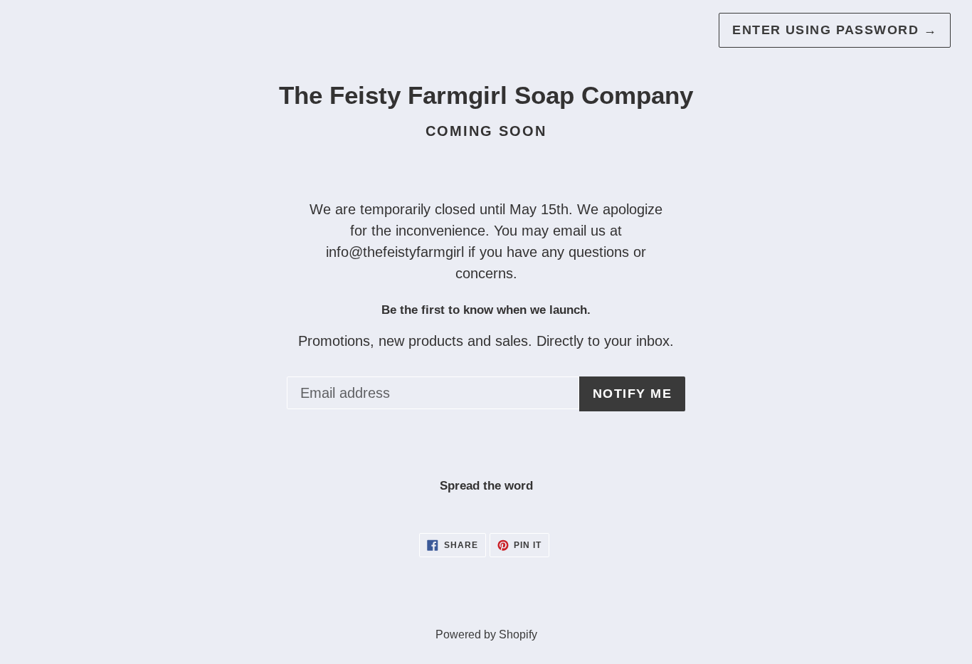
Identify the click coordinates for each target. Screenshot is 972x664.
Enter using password (834, 30)
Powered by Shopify (486, 634)
